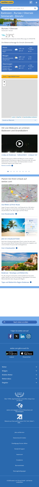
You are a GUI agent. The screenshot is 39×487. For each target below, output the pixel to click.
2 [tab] (11, 171)
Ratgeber (5, 383)
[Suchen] (34, 8)
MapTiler (19, 117)
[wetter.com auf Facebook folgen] (10, 336)
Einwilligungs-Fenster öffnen (19, 443)
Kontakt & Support (19, 449)
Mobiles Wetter (7, 375)
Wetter (4, 367)
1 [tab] (8, 171)
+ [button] (4, 82)
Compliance (19, 460)
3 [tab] (14, 171)
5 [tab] (20, 171)
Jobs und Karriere (19, 432)
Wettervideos (6, 379)
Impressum (19, 454)
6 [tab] (23, 171)
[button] (19, 367)
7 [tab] (26, 171)
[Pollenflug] (30, 2)
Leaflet (13, 117)
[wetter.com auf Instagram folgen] (28, 336)
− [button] (4, 85)
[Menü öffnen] (35, 2)
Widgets (5, 371)
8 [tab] (29, 171)
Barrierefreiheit (19, 465)
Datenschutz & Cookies (19, 438)
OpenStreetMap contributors (30, 117)
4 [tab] (17, 171)
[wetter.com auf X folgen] (16, 337)
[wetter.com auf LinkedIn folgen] (22, 336)
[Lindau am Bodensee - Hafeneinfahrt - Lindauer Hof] (20, 143)
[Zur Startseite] (8, 2)
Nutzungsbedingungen (19, 471)
